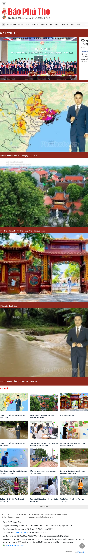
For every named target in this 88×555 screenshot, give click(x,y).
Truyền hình (10, 33)
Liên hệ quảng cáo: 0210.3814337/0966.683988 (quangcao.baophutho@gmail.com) (48, 515)
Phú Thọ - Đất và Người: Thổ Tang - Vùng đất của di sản (22, 231)
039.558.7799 (21, 532)
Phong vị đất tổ (23, 24)
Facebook (11, 517)
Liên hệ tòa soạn (21, 515)
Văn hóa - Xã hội (46, 24)
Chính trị (35, 24)
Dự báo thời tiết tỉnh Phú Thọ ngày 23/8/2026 (18, 381)
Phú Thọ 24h (11, 24)
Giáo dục (65, 24)
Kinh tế (57, 24)
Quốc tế (79, 24)
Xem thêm (44, 507)
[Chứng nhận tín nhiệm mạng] (14, 545)
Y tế (72, 24)
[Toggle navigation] (4, 4)
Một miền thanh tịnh (8, 306)
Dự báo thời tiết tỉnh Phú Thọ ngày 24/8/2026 (18, 156)
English (4, 517)
